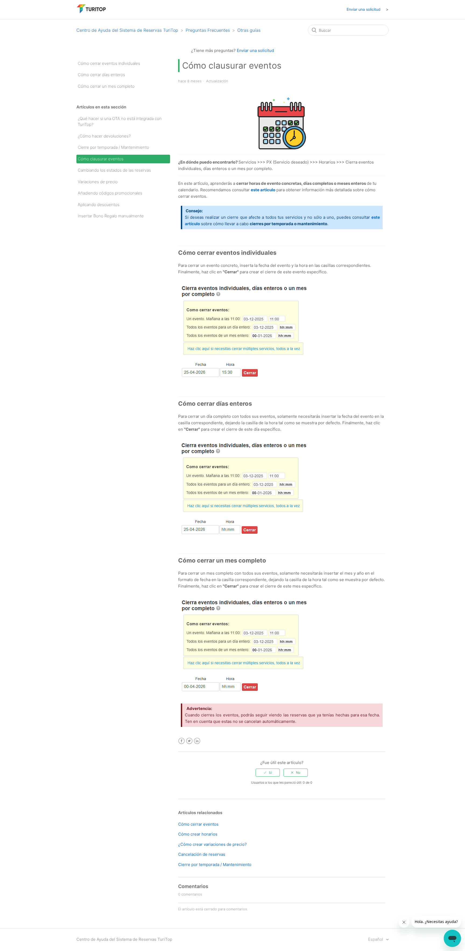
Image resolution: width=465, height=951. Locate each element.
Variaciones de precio (98, 181)
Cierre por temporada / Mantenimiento (113, 147)
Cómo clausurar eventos (101, 158)
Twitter (189, 741)
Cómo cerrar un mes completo (106, 86)
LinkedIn (197, 741)
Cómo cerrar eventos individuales (109, 63)
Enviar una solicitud (364, 9)
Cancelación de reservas (201, 854)
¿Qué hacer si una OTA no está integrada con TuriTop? (120, 121)
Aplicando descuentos (98, 204)
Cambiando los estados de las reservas (114, 170)
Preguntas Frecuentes (208, 30)
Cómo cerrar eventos (198, 824)
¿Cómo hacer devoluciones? (104, 136)
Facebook (181, 741)
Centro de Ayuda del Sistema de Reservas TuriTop (127, 30)
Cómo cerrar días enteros (101, 74)
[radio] (268, 773)
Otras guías (248, 30)
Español (376, 939)
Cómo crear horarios (197, 834)
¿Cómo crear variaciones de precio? (212, 844)
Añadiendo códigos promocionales (110, 193)
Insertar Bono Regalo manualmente (111, 215)
